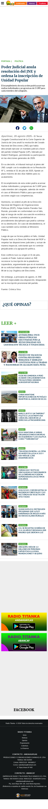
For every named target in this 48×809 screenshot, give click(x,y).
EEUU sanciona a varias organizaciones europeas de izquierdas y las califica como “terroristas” (32, 435)
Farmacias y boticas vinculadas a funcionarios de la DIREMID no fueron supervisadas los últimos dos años (32, 474)
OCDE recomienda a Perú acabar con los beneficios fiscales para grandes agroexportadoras (31, 378)
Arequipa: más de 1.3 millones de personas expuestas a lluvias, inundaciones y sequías (30, 550)
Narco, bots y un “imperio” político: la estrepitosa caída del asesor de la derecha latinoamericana (31, 416)
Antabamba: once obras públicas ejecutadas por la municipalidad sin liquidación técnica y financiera (24, 340)
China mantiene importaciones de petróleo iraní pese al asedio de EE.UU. (32, 396)
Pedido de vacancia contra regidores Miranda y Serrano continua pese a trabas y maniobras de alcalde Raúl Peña (25, 360)
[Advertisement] (24, 32)
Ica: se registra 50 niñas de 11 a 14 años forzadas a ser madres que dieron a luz (32, 530)
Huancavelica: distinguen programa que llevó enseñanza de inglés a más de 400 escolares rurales (31, 512)
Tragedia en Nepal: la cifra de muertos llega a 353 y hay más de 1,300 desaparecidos (32, 454)
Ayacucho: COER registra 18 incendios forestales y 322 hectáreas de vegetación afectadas (32, 493)
